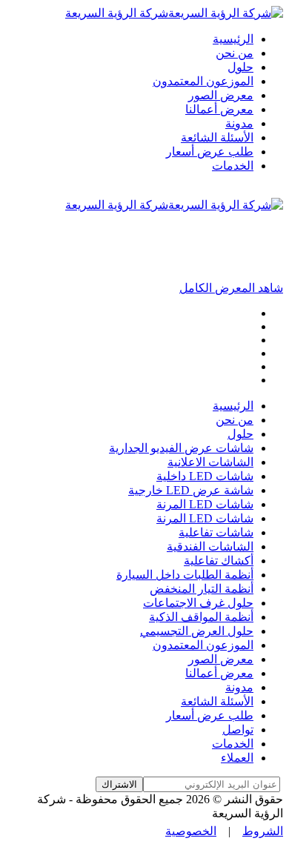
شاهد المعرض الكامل (231, 288)
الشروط (262, 831)
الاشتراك (119, 784)
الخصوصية (190, 831)
